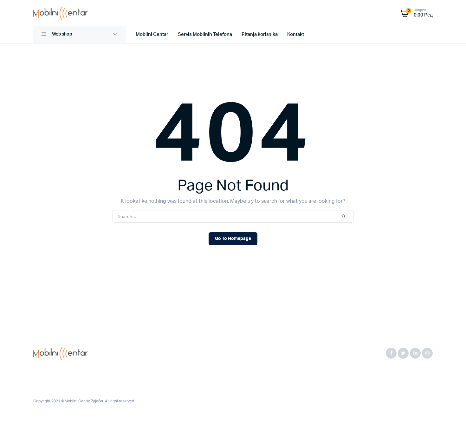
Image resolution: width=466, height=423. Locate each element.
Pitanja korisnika (260, 34)
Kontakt (295, 34)
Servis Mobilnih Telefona (205, 34)
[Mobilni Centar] (60, 13)
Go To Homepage (233, 238)
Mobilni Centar (152, 34)
